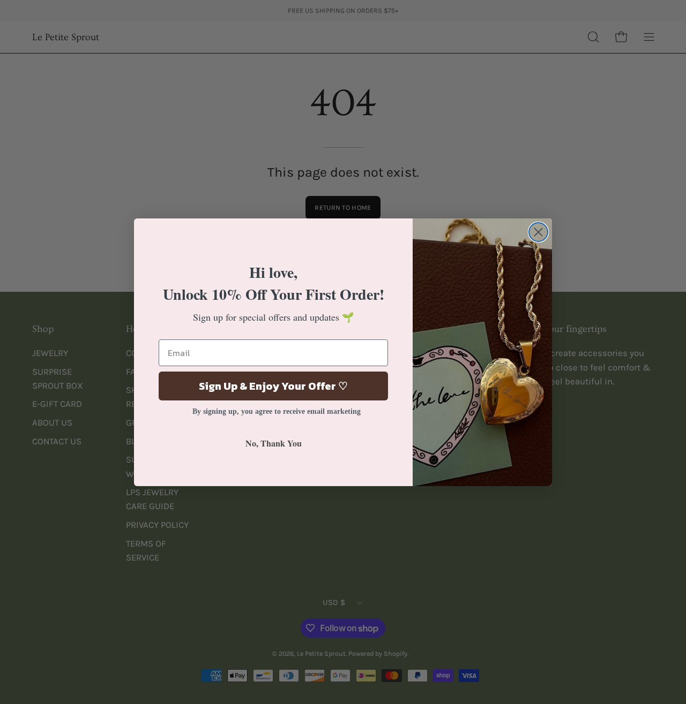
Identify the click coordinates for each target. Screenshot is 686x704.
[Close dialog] (538, 232)
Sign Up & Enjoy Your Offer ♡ (273, 386)
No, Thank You (273, 443)
